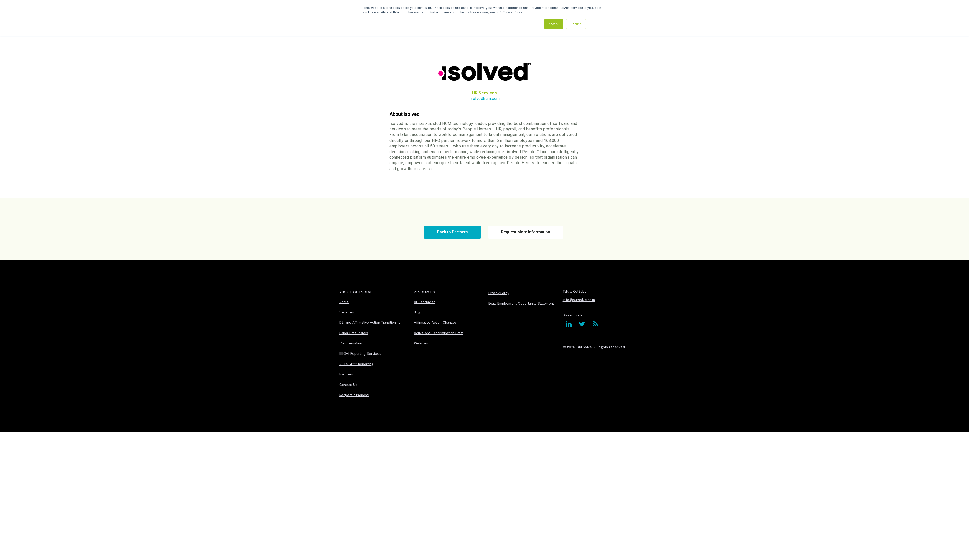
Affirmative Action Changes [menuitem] (435, 322)
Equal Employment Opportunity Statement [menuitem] (521, 303)
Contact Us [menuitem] (348, 384)
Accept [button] (554, 24)
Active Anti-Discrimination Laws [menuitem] (438, 333)
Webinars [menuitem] (421, 343)
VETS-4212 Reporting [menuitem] (356, 364)
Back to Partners (452, 232)
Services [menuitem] (346, 312)
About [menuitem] (344, 301)
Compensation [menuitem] (350, 343)
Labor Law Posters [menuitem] (353, 333)
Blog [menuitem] (417, 312)
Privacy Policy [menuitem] (498, 293)
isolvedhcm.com (484, 98)
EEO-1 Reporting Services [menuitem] (360, 353)
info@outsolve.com (579, 299)
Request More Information (525, 232)
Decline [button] (576, 24)
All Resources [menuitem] (424, 301)
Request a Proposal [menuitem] (354, 395)
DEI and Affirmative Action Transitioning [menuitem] (370, 322)
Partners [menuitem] (346, 374)
